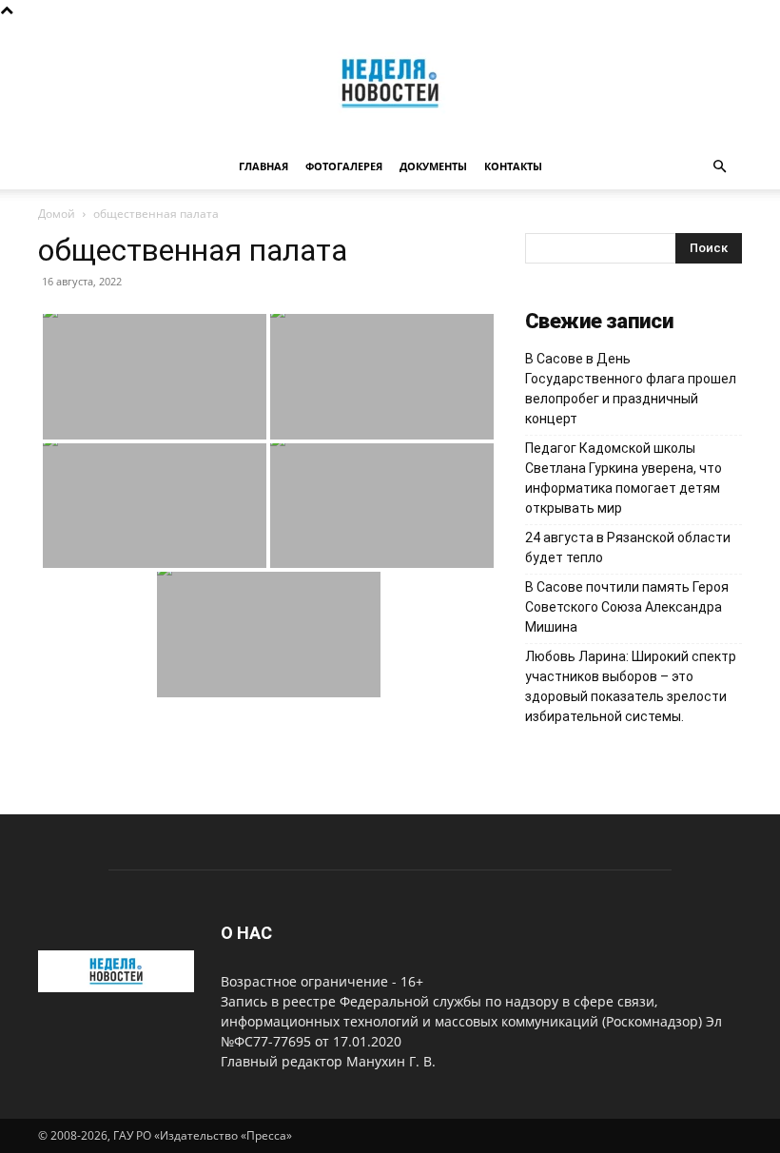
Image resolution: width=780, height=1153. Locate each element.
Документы (433, 166)
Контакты (513, 166)
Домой (56, 213)
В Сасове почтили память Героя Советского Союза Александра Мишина (627, 607)
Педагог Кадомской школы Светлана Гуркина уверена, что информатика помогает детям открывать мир (623, 478)
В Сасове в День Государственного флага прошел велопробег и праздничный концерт (630, 388)
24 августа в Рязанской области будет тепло (628, 547)
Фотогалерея (343, 166)
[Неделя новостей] (390, 83)
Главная (263, 166)
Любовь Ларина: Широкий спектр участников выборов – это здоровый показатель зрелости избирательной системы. (630, 686)
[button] (719, 167)
